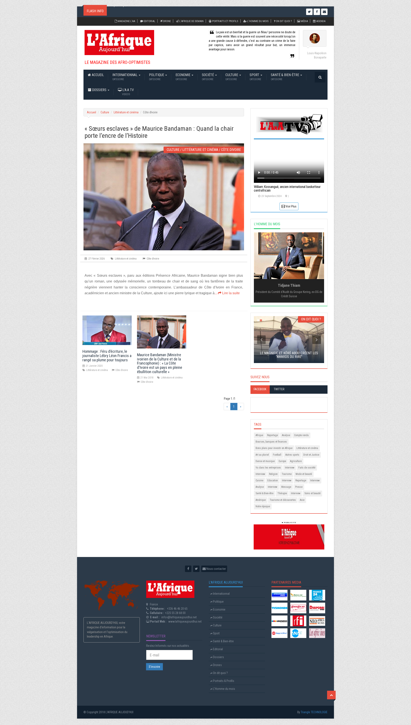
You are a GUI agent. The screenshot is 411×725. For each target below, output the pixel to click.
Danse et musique (265, 461)
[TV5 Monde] (279, 607)
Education (272, 480)
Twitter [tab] (279, 389)
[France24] (317, 595)
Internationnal (125, 77)
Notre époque (263, 506)
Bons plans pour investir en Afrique (274, 448)
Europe (282, 461)
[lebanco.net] (298, 595)
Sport (255, 77)
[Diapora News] (317, 607)
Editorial (149, 21)
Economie (183, 77)
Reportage (272, 435)
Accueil (97, 75)
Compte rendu (301, 435)
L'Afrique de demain (191, 21)
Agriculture (296, 461)
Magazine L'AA (126, 21)
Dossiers (99, 90)
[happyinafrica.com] (279, 633)
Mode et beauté (304, 474)
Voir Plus (290, 206)
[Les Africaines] (317, 633)
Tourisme (287, 474)
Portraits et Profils (224, 21)
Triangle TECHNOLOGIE (314, 712)
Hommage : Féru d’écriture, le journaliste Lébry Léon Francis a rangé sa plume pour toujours (106, 355)
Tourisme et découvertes (283, 499)
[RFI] (298, 620)
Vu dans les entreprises (268, 467)
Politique (157, 77)
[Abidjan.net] (298, 607)
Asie (302, 499)
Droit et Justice (311, 454)
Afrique (259, 435)
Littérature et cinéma (126, 112)
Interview (289, 467)
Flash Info (95, 11)
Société (208, 77)
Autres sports (292, 454)
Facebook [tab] (260, 389)
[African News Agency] (298, 633)
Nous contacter (216, 569)
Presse (298, 486)
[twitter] (196, 569)
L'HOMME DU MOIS (267, 224)
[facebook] (188, 569)
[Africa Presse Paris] (279, 595)
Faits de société (306, 467)
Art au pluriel (262, 454)
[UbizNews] (279, 620)
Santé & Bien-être (285, 77)
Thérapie (282, 493)
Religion (273, 474)
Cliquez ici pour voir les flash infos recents (136, 12)
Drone (166, 21)
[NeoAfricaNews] (317, 620)
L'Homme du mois (258, 21)
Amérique (261, 499)
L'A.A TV (128, 92)
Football (277, 454)
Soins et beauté (312, 493)
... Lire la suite (227, 293)
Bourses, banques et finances (271, 441)
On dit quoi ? (283, 21)
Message (286, 486)
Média (304, 21)
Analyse (286, 435)
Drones (217, 665)
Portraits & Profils (223, 681)
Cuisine (259, 480)
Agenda (320, 21)
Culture (232, 77)
